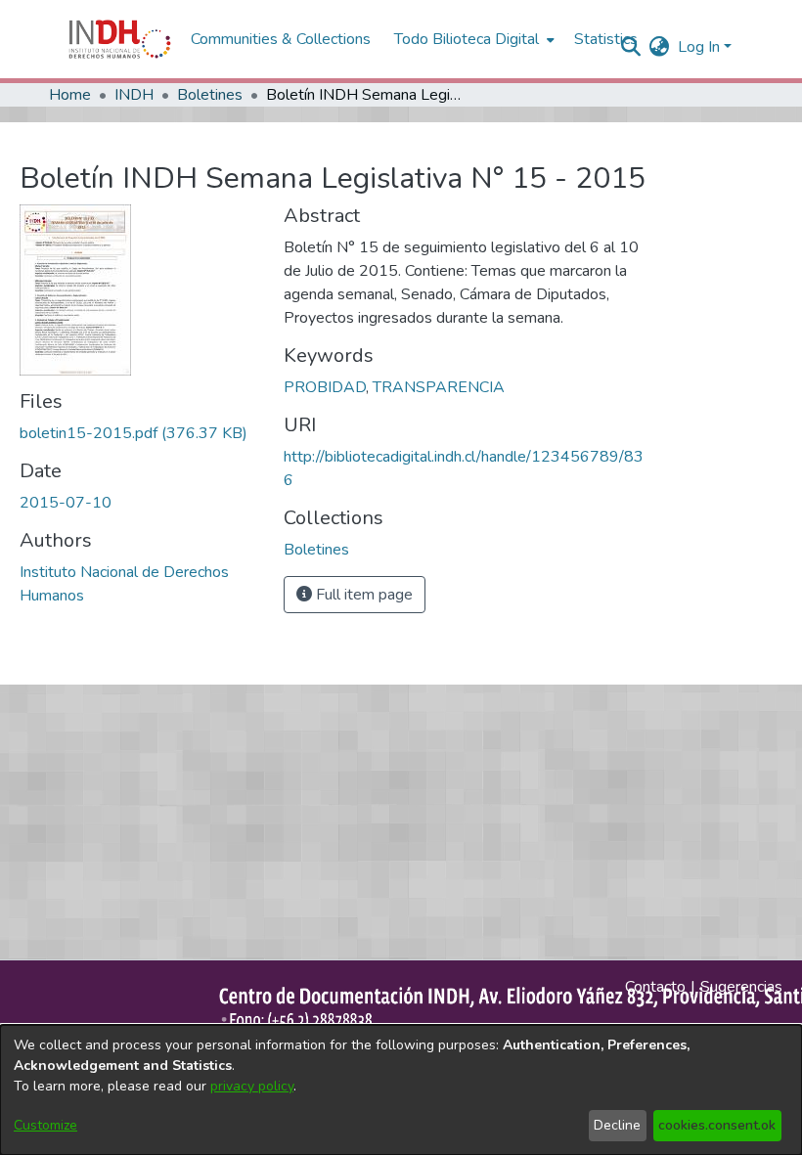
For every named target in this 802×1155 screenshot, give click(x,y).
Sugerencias (741, 987)
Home (70, 95)
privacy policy (251, 1086)
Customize (45, 1125)
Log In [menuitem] (699, 47)
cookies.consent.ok (717, 1125)
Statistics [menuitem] (606, 39)
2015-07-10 (65, 502)
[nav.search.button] (631, 47)
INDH (134, 95)
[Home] (119, 39)
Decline (617, 1125)
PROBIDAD (325, 387)
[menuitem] (659, 47)
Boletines (210, 95)
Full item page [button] (362, 594)
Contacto (655, 987)
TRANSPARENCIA (439, 387)
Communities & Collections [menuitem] (281, 39)
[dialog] (401, 1090)
